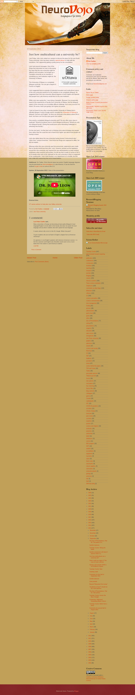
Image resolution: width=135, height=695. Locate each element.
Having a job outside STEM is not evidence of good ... (98, 565)
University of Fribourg (69, 112)
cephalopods (89, 401)
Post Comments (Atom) (42, 261)
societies (88, 418)
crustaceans (89, 263)
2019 (90, 511)
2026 (90, 492)
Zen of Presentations (92, 320)
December (93, 530)
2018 (90, 514)
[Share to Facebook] (60, 209)
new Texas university (40, 211)
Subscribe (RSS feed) (93, 234)
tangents (88, 328)
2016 (90, 520)
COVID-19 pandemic (92, 406)
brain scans (89, 461)
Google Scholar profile (92, 97)
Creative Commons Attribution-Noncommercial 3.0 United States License (96, 678)
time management (91, 303)
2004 (90, 657)
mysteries (89, 456)
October (92, 536)
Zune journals (93, 581)
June (91, 618)
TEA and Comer (90, 368)
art (87, 295)
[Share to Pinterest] (62, 209)
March (92, 627)
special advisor (60, 60)
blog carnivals (90, 391)
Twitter (88, 371)
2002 (90, 663)
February (92, 629)
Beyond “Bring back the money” (98, 584)
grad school (89, 313)
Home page (89, 95)
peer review (89, 416)
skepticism (89, 285)
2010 (90, 641)
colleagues (89, 393)
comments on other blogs (93, 288)
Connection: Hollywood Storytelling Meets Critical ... (98, 600)
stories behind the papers (93, 366)
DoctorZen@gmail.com (100, 84)
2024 (90, 498)
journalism (89, 361)
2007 (90, 649)
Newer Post (31, 258)
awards (88, 346)
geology (88, 473)
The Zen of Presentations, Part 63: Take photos (98, 591)
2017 (90, 517)
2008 (90, 646)
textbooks (89, 428)
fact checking (90, 386)
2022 (90, 503)
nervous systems (91, 280)
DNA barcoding (90, 483)
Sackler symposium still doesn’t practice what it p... (98, 552)
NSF (87, 356)
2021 (90, 506)
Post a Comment (36, 249)
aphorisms (89, 343)
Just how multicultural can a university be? (97, 556)
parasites (89, 431)
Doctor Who (89, 388)
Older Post (78, 258)
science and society (92, 348)
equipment (89, 453)
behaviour (89, 290)
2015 (90, 522)
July (91, 616)
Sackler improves (94, 545)
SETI (87, 446)
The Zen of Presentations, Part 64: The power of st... (98, 541)
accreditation (90, 451)
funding (88, 305)
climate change (90, 411)
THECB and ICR (91, 376)
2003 (90, 660)
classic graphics (91, 466)
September (93, 538)
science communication (93, 300)
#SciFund (89, 351)
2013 (90, 528)
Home (55, 258)
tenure (88, 363)
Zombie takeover (94, 578)
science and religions (92, 426)
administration (90, 310)
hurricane (89, 413)
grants (88, 315)
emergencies (90, 335)
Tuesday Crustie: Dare (95, 569)
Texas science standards (93, 283)
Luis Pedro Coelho (39, 221)
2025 (90, 495)
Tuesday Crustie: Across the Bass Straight (97, 596)
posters (88, 423)
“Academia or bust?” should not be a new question (98, 587)
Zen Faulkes (92, 61)
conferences (89, 260)
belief (87, 436)
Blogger (76, 691)
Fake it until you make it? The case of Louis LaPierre (98, 561)
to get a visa (38, 166)
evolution (88, 265)
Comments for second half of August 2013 (97, 608)
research (88, 270)
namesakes (89, 468)
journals (88, 273)
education (89, 330)
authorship (89, 433)
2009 (90, 644)
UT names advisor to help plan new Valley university (45, 204)
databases (89, 438)
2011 (90, 638)
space (88, 458)
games (88, 396)
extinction (89, 476)
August (92, 613)
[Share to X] (58, 209)
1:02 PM (36, 246)
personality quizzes (91, 373)
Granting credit (93, 571)
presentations (90, 326)
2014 (90, 525)
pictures (88, 308)
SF (87, 353)
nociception (89, 383)
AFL (87, 403)
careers (88, 278)
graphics (88, 340)
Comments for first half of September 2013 (96, 575)
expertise (89, 421)
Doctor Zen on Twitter (92, 92)
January (92, 632)
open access (90, 333)
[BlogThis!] (56, 209)
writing (88, 323)
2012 (90, 635)
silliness (88, 293)
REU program (90, 443)
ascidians (89, 408)
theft (87, 481)
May (91, 621)
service (88, 441)
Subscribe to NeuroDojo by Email (95, 231)
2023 (90, 501)
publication (89, 258)
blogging (88, 275)
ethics (88, 318)
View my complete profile (93, 64)
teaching (88, 268)
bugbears (89, 358)
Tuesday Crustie (91, 251)
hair (87, 478)
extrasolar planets (91, 471)
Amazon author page (92, 100)
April (91, 624)
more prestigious (47, 164)
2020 (90, 509)
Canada (88, 398)
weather (88, 448)
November (93, 533)
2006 (90, 652)
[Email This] (54, 209)
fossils (88, 378)
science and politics (92, 298)
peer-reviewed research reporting (95, 254)
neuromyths (89, 463)
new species (89, 381)
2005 (90, 654)
